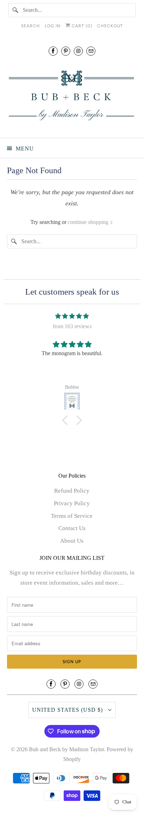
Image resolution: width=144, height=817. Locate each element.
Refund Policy (71, 490)
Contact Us (72, 528)
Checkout (110, 25)
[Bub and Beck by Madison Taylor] (72, 96)
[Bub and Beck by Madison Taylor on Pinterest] (65, 51)
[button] (67, 420)
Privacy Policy (72, 503)
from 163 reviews (72, 326)
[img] (72, 316)
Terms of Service (72, 516)
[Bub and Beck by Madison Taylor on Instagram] (78, 51)
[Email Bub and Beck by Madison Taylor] (90, 51)
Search (30, 25)
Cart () (81, 25)
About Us (72, 540)
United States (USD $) (68, 710)
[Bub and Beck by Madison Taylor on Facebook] (53, 51)
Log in (52, 25)
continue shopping (89, 222)
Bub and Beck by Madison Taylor (66, 749)
